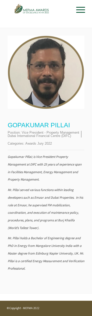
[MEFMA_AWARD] (38, 10)
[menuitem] (78, 10)
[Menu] (78, 10)
